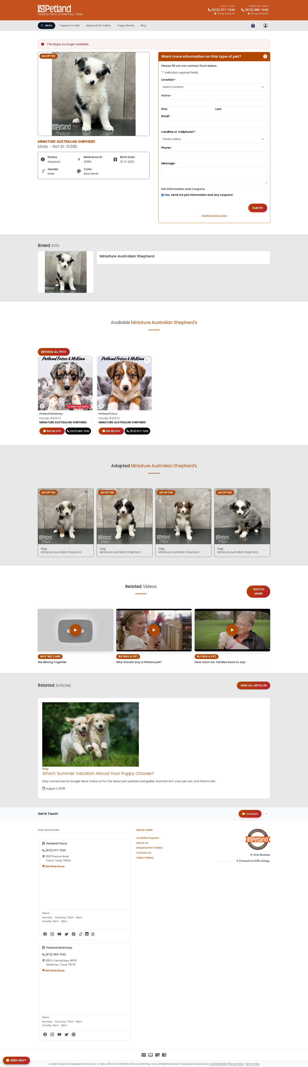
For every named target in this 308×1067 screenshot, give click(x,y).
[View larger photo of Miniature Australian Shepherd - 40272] (147, 360)
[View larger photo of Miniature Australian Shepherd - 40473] (88, 360)
